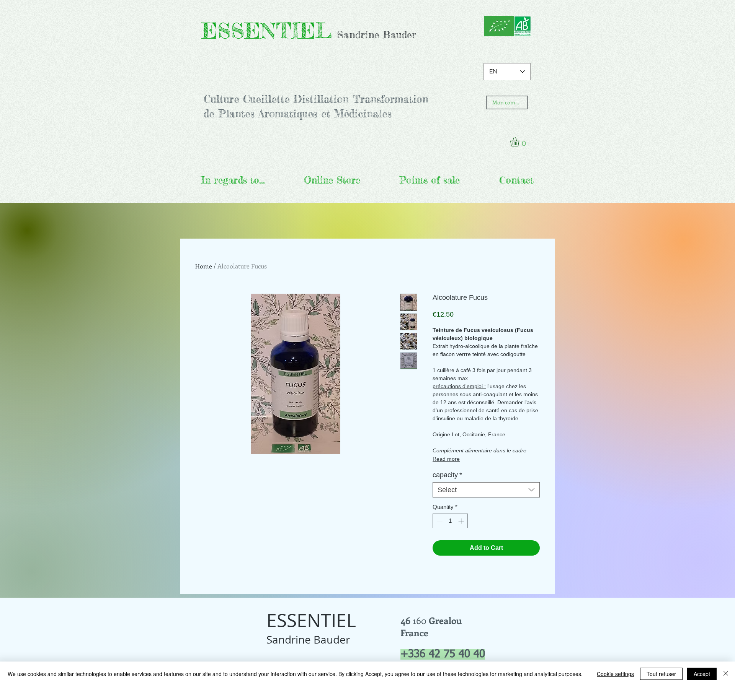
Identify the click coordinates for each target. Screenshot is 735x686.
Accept (702, 674)
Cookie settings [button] (615, 674)
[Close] (725, 674)
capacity (447, 475)
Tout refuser (661, 674)
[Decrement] (439, 521)
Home (203, 266)
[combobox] (486, 489)
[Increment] (462, 521)
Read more (446, 459)
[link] (520, 141)
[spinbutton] (450, 521)
